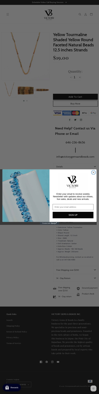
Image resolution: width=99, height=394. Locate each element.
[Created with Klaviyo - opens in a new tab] (49, 223)
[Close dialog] (93, 172)
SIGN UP (73, 215)
